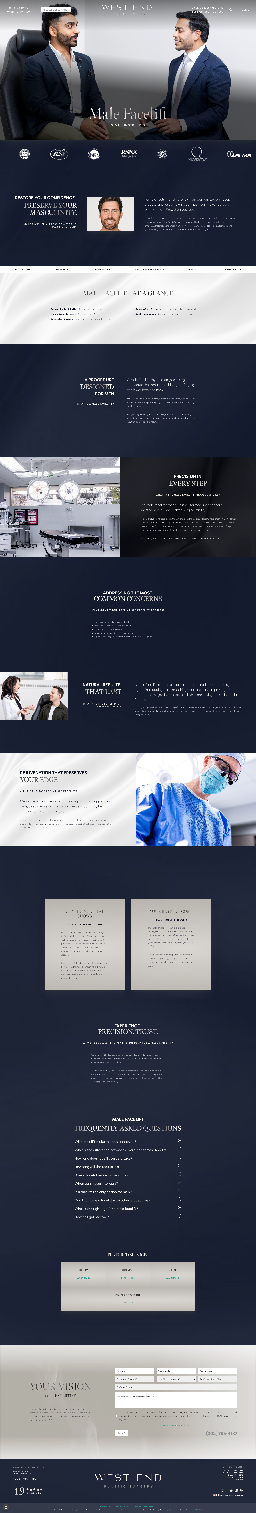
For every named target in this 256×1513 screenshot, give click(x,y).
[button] (237, 10)
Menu (245, 10)
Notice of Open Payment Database (143, 1506)
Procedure (22, 269)
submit (121, 1433)
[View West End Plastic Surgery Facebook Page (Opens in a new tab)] (14, 8)
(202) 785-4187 (221, 1433)
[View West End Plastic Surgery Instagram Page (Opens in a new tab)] (10, 8)
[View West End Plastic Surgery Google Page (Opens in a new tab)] (26, 8)
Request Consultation (56, 9)
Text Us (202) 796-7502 (207, 12)
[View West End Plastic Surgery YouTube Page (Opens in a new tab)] (18, 8)
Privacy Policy (169, 1425)
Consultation (231, 269)
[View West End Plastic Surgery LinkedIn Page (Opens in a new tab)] (22, 8)
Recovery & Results (150, 269)
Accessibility (124, 1506)
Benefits (61, 269)
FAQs (192, 269)
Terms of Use (183, 1425)
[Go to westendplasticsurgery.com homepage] (127, 10)
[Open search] (230, 10)
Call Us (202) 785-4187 (207, 8)
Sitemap (103, 1506)
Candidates (101, 269)
